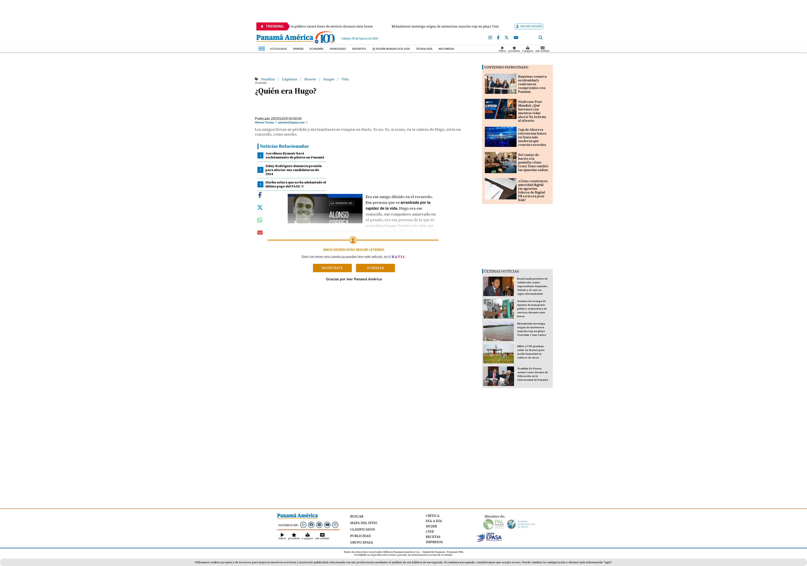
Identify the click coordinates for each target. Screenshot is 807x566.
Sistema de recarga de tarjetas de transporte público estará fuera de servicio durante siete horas (532, 308)
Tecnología (424, 48)
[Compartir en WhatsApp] (259, 221)
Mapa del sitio (363, 522)
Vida (345, 79)
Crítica (432, 515)
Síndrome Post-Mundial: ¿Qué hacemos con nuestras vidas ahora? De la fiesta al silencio (532, 111)
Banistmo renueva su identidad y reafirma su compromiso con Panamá (532, 84)
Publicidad (360, 535)
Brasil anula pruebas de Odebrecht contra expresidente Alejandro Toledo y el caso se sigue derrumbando (532, 286)
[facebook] (498, 37)
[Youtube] (516, 37)
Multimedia (446, 48)
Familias (268, 79)
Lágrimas (290, 79)
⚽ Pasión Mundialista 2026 (391, 48)
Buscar (356, 516)
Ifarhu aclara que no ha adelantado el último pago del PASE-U (295, 184)
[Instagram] (490, 37)
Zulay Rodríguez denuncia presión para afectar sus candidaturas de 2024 (293, 169)
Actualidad (278, 48)
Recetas (433, 536)
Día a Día (434, 521)
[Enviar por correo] (260, 233)
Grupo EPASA (361, 542)
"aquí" (607, 562)
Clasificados (362, 529)
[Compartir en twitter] (260, 207)
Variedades (338, 48)
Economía (316, 48)
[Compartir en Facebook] (260, 194)
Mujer (431, 526)
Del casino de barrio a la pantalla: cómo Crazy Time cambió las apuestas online (533, 162)
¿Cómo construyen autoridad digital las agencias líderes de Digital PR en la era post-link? (532, 190)
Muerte (310, 79)
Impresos (434, 542)
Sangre (329, 79)
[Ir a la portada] (284, 38)
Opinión (298, 48)
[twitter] (507, 37)
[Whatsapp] (303, 524)
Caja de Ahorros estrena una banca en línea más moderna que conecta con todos (532, 137)
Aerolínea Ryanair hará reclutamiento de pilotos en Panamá (294, 155)
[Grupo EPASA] (489, 540)
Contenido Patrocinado (506, 67)
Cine (430, 531)
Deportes (359, 48)
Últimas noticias (501, 271)
